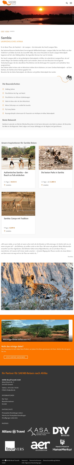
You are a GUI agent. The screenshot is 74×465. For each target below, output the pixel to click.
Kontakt (4, 404)
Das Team (5, 399)
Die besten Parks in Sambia (52, 172)
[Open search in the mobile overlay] (67, 3)
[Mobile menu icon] (71, 3)
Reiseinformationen (8, 401)
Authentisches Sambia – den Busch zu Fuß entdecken (16, 173)
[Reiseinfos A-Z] (37, 331)
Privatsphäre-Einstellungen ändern (12, 413)
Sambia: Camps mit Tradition (16, 218)
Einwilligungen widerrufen (10, 418)
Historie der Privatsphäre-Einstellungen (14, 415)
